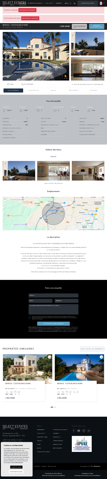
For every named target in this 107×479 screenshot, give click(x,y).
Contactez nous (87, 3)
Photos (53, 156)
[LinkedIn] (89, 431)
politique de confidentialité (37, 317)
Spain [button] (39, 440)
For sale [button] (48, 3)
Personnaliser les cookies (16, 471)
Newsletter (57, 444)
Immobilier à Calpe (87, 473)
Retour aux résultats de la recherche (88, 84)
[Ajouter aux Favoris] (49, 357)
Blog (39, 448)
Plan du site (52, 466)
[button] (10, 84)
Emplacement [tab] (73, 90)
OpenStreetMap (90, 229)
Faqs (39, 444)
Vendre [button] (58, 3)
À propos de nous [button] (35, 3)
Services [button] (56, 437)
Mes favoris (57, 448)
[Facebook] (74, 431)
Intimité (37, 466)
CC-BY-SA (101, 229)
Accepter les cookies (16, 467)
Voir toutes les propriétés (92, 349)
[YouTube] (79, 431)
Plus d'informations (17, 462)
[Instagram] (84, 431)
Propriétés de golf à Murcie (53, 473)
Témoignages (58, 440)
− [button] (5, 202)
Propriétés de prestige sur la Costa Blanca (87, 475)
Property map (42, 437)
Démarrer (40, 429)
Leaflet (80, 229)
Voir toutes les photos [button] (53, 183)
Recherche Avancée (27, 10)
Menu (67, 3)
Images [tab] (53, 90)
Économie (93, 90)
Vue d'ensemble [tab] (13, 90)
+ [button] (5, 199)
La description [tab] (33, 90)
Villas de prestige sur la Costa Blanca (53, 475)
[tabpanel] (27, 379)
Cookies (44, 466)
